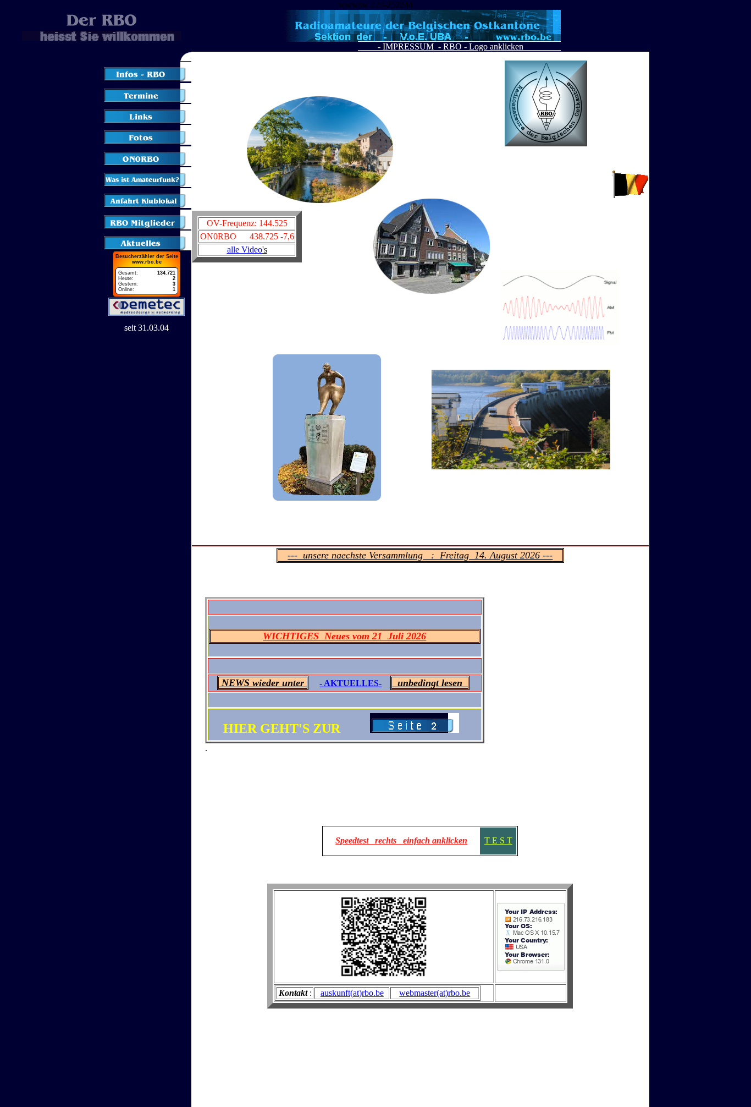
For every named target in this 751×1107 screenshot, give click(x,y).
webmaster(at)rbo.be (434, 993)
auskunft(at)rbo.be (352, 993)
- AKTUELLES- (350, 683)
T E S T (498, 840)
